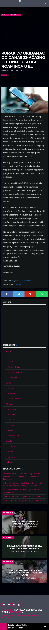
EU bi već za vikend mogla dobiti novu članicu (22, 496)
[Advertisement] (24, 34)
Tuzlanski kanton (15, 372)
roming (19, 281)
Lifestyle (10, 441)
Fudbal (11, 388)
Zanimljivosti (15, 15)
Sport (8, 383)
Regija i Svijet (14, 367)
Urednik (19, 284)
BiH (9, 356)
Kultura (9, 462)
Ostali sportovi (14, 398)
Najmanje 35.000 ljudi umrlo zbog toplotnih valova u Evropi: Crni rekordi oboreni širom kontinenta (22, 476)
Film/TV (11, 420)
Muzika (11, 425)
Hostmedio (16, 612)
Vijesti (8, 351)
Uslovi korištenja (11, 615)
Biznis (10, 361)
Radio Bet (7, 610)
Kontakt (6, 617)
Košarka (11, 393)
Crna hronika (13, 377)
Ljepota (11, 446)
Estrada (11, 414)
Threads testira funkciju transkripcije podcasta (23, 500)
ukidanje (28, 281)
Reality (11, 430)
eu (13, 281)
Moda (10, 451)
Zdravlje (11, 457)
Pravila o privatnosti (33, 615)
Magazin (5, 15)
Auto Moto (12, 409)
